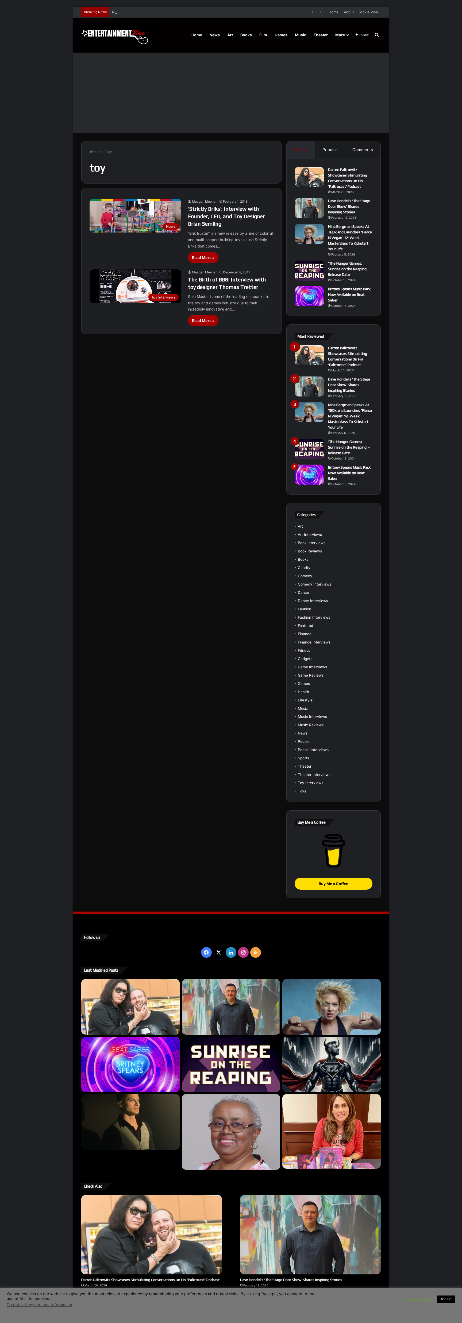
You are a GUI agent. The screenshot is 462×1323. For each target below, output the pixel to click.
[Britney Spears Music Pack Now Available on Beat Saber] (309, 296)
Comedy (305, 576)
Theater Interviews (314, 774)
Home (333, 12)
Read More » (203, 257)
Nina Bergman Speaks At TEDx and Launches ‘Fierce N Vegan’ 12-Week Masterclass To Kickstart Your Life (200, 12)
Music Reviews (311, 725)
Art (230, 35)
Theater (321, 35)
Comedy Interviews (314, 584)
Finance (304, 634)
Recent (300, 149)
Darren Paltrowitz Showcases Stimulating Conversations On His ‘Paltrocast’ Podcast (150, 1280)
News (215, 35)
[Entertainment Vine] (114, 35)
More (340, 35)
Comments (362, 149)
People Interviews (313, 750)
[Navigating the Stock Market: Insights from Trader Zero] (331, 1064)
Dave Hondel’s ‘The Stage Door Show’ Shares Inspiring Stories (349, 206)
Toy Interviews (310, 783)
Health (303, 692)
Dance (303, 592)
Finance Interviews (314, 642)
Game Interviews (312, 667)
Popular (329, 149)
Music (300, 35)
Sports (303, 758)
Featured (305, 625)
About (349, 12)
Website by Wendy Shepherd (192, 1307)
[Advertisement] (231, 92)
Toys (302, 791)
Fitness (304, 650)
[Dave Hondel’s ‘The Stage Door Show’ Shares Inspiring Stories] (309, 208)
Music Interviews (312, 717)
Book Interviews (311, 543)
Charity (304, 568)
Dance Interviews (313, 601)
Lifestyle (305, 700)
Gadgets (305, 659)
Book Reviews (310, 551)
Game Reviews (311, 675)
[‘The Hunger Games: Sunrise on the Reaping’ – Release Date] (309, 271)
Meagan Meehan (204, 201)
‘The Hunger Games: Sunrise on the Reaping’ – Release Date (349, 269)
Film (263, 35)
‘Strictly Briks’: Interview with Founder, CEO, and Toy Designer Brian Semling (226, 216)
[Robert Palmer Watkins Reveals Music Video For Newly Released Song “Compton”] (130, 1122)
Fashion (304, 609)
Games (281, 35)
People (304, 741)
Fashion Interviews (314, 617)
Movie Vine (368, 12)
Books (246, 35)
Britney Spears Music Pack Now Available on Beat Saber (349, 294)
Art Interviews (310, 534)
